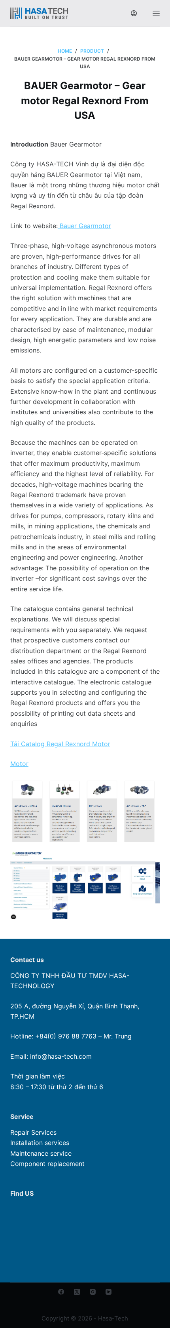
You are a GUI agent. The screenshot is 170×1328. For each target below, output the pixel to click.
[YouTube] (108, 1292)
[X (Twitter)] (77, 1292)
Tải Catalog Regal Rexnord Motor (60, 744)
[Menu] (156, 13)
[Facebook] (61, 1292)
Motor (19, 764)
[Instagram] (93, 1292)
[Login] (134, 13)
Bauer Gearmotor (84, 226)
